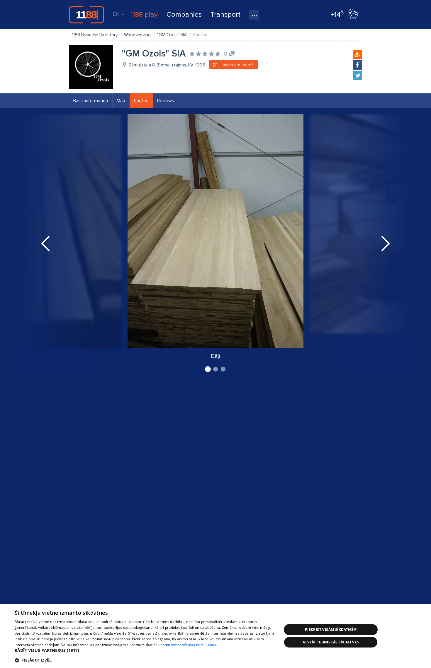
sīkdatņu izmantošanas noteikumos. (186, 644)
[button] (144, 650)
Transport (225, 14)
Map (121, 101)
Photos (141, 101)
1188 (86, 14)
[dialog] (215, 636)
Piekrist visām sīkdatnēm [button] (331, 629)
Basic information (90, 101)
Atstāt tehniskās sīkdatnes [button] (331, 642)
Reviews (165, 101)
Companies (184, 14)
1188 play (144, 14)
